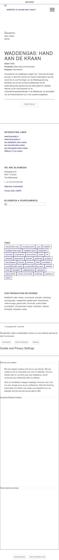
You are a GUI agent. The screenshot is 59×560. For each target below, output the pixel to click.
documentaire (31, 254)
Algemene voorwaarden (13, 186)
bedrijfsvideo (43, 250)
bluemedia (9, 254)
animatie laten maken (13, 247)
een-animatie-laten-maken (14, 145)
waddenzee (49, 274)
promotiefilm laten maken (14, 266)
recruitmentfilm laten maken (34, 266)
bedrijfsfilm (46, 247)
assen (38, 247)
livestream (30, 262)
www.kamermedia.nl (12, 139)
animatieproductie (28, 247)
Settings (36, 342)
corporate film (19, 254)
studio (8, 270)
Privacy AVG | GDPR (12, 190)
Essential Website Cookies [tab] (11, 397)
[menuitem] (51, 9)
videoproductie (10, 274)
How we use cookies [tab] (8, 362)
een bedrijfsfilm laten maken (15, 142)
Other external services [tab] (9, 488)
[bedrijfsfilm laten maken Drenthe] (24, 9)
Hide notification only (37, 557)
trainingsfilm (16, 270)
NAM (38, 262)
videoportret (41, 270)
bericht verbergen (21, 342)
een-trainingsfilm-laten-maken (16, 148)
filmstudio (29, 258)
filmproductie (19, 258)
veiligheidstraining (28, 270)
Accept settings (19, 557)
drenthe (40, 254)
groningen (48, 258)
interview (21, 262)
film (47, 254)
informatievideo (11, 262)
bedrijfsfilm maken (30, 250)
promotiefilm (46, 262)
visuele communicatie (25, 274)
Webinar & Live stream (13, 151)
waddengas (39, 274)
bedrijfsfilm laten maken (13, 250)
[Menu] (51, 9)
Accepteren (6, 342)
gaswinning (38, 258)
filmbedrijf (9, 258)
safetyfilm (49, 266)
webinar (8, 278)
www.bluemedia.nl (11, 136)
